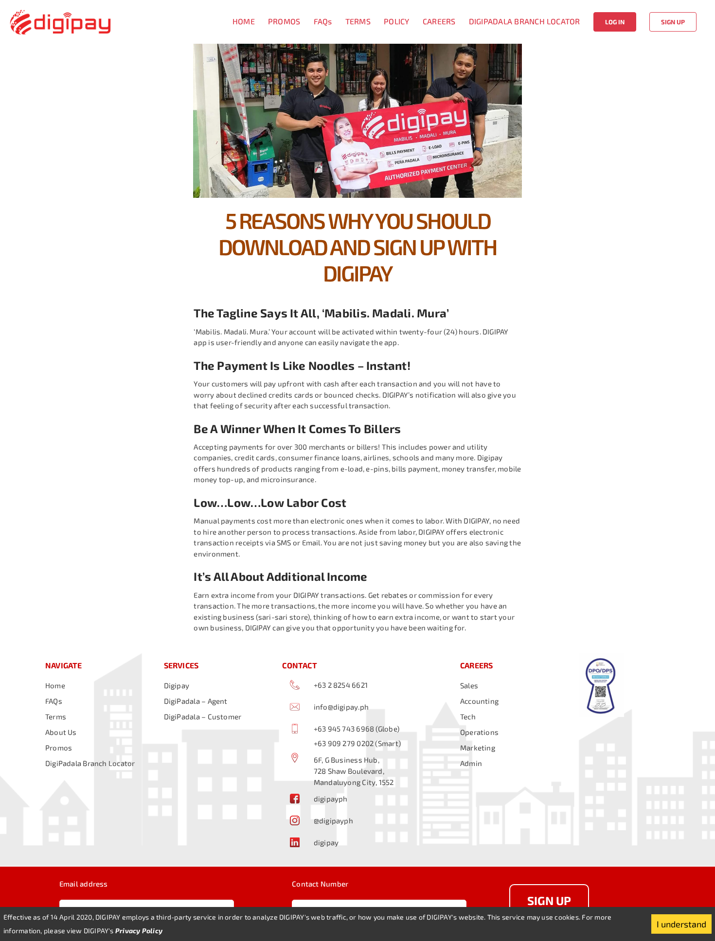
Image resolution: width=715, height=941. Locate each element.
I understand (681, 924)
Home (55, 685)
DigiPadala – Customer (203, 716)
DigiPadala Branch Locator (90, 763)
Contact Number (320, 883)
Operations (479, 732)
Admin (471, 763)
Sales (469, 685)
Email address (83, 883)
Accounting (479, 701)
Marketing (477, 747)
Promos (58, 747)
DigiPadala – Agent (196, 701)
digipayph (331, 798)
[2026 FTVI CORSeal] (602, 656)
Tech (468, 716)
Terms (55, 716)
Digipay (177, 685)
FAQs (53, 701)
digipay (326, 842)
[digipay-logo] (60, 9)
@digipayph (333, 820)
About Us (61, 732)
